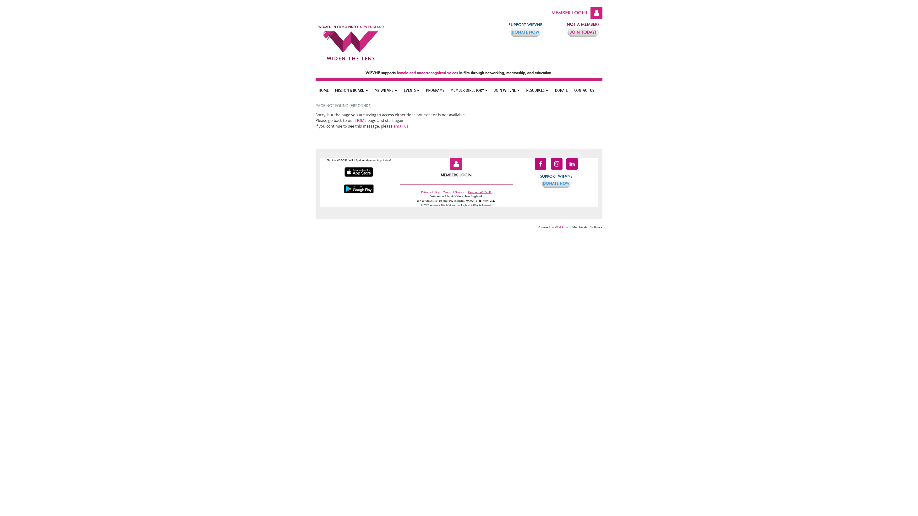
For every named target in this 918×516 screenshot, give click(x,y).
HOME (360, 120)
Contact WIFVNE (480, 192)
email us (401, 126)
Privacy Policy (430, 192)
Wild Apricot (563, 227)
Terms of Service (453, 192)
